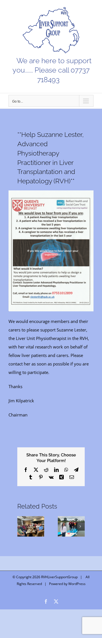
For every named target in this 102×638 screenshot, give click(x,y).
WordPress (77, 583)
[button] (21, 526)
